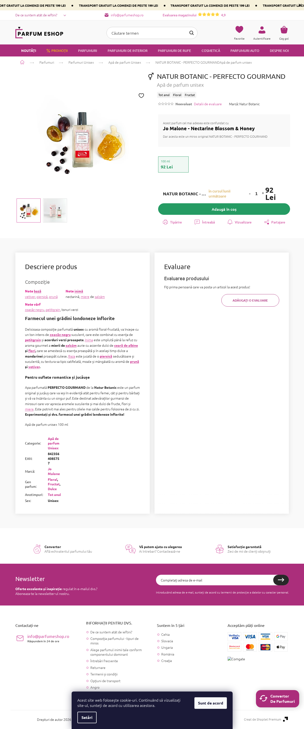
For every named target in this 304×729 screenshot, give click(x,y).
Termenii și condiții (104, 674)
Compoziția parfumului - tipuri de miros (114, 640)
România (167, 654)
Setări (87, 717)
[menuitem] (26, 50)
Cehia (165, 634)
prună (53, 296)
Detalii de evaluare (208, 104)
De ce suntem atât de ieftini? (36, 14)
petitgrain (53, 309)
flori (31, 350)
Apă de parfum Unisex (53, 443)
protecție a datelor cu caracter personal (262, 592)
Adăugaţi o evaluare (250, 300)
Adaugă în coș (224, 209)
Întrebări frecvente (104, 660)
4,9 (194, 15)
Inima (89, 339)
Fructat (54, 484)
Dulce (52, 489)
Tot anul (54, 494)
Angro (94, 687)
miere (85, 296)
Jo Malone (54, 471)
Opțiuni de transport (105, 680)
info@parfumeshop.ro (48, 638)
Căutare (191, 33)
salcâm (100, 296)
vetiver (30, 296)
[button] (249, 194)
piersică (42, 296)
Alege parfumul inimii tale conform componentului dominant (116, 652)
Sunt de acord (210, 702)
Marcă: (244, 103)
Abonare (281, 580)
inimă (78, 291)
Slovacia (167, 641)
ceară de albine (126, 345)
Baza (71, 356)
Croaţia (166, 660)
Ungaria (167, 647)
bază (37, 291)
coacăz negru (34, 309)
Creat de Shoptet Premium (262, 719)
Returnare (97, 667)
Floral (52, 479)
